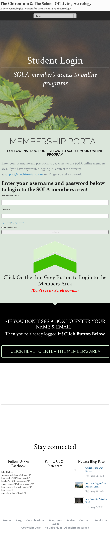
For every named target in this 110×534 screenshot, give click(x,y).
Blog (19, 520)
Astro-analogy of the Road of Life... (95, 485)
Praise (71, 520)
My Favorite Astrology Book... (97, 500)
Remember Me (10, 227)
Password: (6, 209)
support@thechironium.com (24, 174)
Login (55, 524)
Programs (55, 520)
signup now (5, 223)
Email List (101, 520)
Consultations (35, 520)
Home (7, 520)
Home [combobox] (38, 16)
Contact (84, 520)
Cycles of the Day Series (94, 469)
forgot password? (17, 223)
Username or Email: (10, 196)
